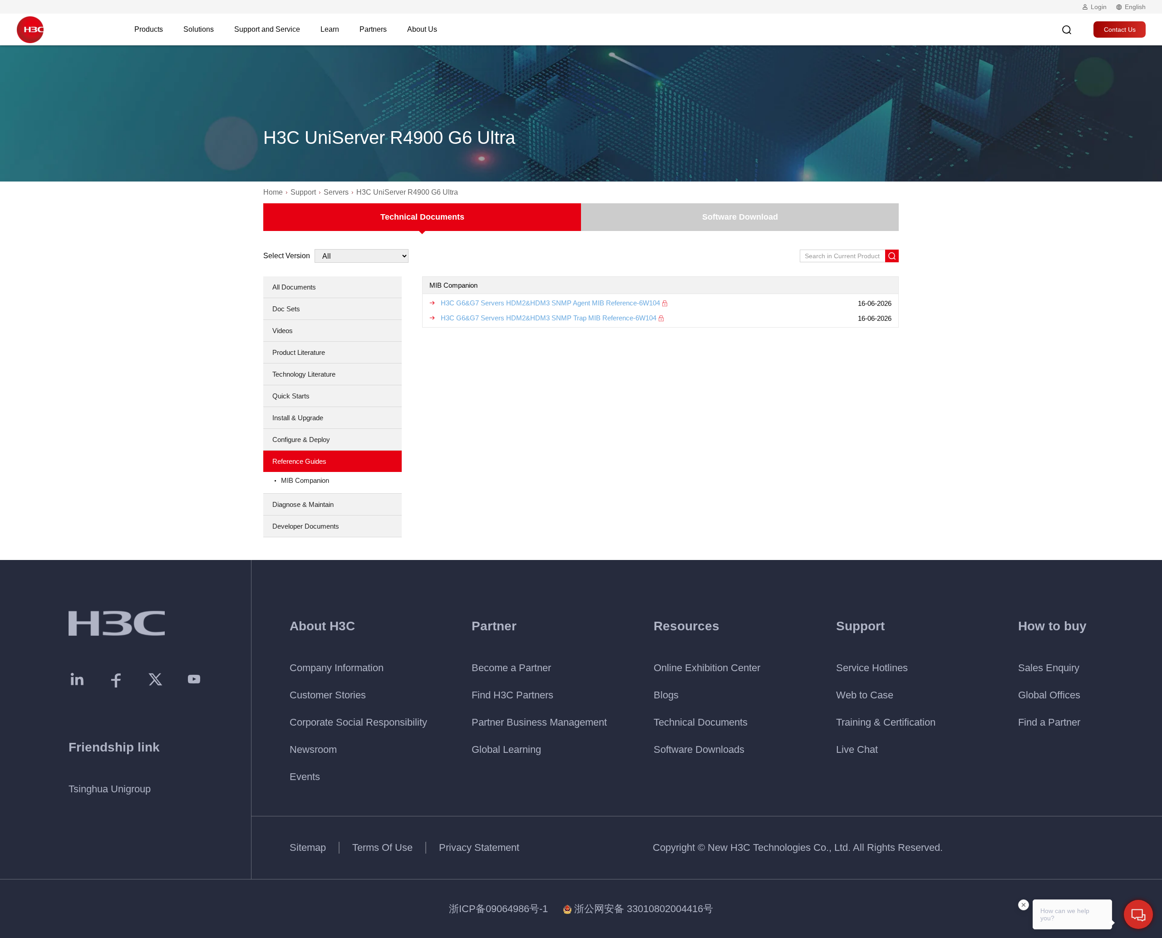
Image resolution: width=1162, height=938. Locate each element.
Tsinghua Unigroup (110, 789)
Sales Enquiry (1048, 667)
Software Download (740, 216)
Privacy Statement (479, 847)
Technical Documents (422, 216)
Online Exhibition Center (707, 667)
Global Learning (506, 749)
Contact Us (1120, 29)
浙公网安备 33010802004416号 (643, 908)
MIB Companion (305, 480)
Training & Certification (886, 722)
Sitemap (308, 847)
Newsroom (313, 749)
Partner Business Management (539, 722)
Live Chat (857, 749)
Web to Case (864, 695)
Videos (282, 330)
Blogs (666, 695)
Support (303, 192)
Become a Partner (511, 667)
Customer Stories (328, 695)
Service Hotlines (872, 667)
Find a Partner (1049, 722)
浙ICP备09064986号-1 (498, 908)
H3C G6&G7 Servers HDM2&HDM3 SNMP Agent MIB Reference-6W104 (550, 303)
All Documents (294, 287)
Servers (336, 192)
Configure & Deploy (301, 439)
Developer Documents (305, 526)
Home (273, 192)
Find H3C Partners (512, 695)
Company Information (337, 667)
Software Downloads (699, 749)
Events (305, 776)
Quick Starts (291, 396)
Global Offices (1049, 695)
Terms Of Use (382, 847)
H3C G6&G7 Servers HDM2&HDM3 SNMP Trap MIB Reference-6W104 (548, 318)
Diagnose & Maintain (303, 504)
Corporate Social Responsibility (358, 722)
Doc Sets (286, 309)
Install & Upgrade (297, 418)
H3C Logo (30, 29)
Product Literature (298, 352)
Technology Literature (303, 374)
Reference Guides (299, 461)
